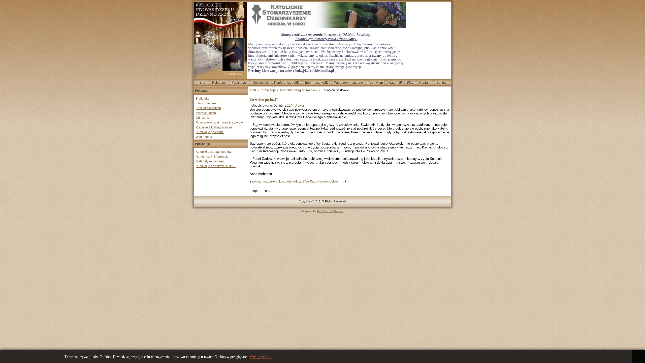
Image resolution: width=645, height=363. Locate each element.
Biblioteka (202, 98)
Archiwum (376, 82)
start (253, 90)
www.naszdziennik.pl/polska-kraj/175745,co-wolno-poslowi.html (300, 181)
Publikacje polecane (210, 132)
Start (202, 82)
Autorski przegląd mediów (213, 152)
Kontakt (425, 82)
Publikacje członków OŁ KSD (216, 166)
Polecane (219, 82)
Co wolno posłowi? (264, 99)
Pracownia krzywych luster (214, 127)
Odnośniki (203, 117)
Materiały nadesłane (210, 161)
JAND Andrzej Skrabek (330, 211)
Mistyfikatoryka (206, 113)
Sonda (441, 82)
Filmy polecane (206, 103)
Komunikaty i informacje (212, 156)
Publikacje (239, 82)
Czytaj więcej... (261, 357)
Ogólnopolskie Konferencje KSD (275, 82)
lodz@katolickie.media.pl (314, 71)
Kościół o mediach (208, 108)
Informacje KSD (316, 82)
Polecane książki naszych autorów (219, 122)
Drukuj (299, 105)
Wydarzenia (204, 137)
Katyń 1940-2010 (401, 82)
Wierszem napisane (348, 82)
